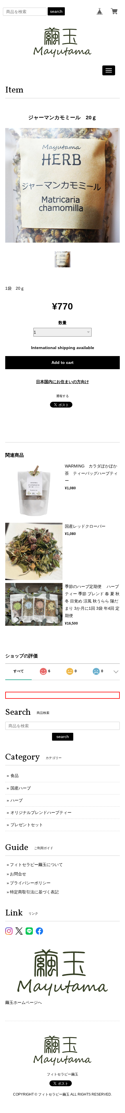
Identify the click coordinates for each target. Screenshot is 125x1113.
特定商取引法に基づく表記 (34, 892)
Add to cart (62, 362)
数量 (62, 322)
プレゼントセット (26, 824)
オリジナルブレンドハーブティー (41, 812)
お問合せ (18, 874)
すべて (18, 671)
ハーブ (16, 800)
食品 (14, 775)
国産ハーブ (20, 788)
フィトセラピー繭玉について (36, 864)
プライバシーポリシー (30, 883)
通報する (62, 396)
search (56, 11)
